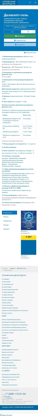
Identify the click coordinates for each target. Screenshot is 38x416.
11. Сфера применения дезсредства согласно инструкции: (17, 170)
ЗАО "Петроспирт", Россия (24, 62)
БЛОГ (4, 315)
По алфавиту (5, 279)
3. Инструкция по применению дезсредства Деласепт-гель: (17, 73)
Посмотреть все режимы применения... (13, 141)
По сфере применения (8, 292)
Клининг (4, 335)
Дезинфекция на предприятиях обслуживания (15, 325)
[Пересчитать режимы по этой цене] (28, 31)
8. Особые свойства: (9, 147)
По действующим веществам (10, 289)
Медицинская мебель (8, 362)
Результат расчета (7, 313)
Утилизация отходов (7, 332)
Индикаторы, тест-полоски (9, 368)
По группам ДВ (6, 281)
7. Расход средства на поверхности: (14, 144)
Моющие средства (7, 355)
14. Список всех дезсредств (11, 202)
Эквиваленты (7, 221)
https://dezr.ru (7, 396)
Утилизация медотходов (9, 365)
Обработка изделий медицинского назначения (15, 310)
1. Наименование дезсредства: (13, 56)
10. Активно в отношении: (11, 156)
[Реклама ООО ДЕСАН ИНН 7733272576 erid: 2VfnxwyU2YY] (29, 220)
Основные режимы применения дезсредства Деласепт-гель (17, 106)
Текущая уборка (6, 302)
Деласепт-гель (21, 268)
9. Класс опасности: (9, 151)
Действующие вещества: (10, 89)
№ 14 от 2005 (6, 77)
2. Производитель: (8, 62)
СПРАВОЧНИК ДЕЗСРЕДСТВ (14, 275)
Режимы (6, 217)
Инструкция (21, 36)
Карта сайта (5, 382)
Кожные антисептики (8, 352)
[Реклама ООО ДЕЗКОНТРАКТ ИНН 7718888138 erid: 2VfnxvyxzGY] (28, 245)
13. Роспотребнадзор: (9, 195)
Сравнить (6, 229)
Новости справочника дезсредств (11, 319)
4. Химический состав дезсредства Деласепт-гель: (18, 81)
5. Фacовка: (6, 96)
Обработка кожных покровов (10, 308)
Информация (7, 213)
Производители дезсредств (9, 385)
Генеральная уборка (7, 305)
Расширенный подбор (8, 297)
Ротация (6, 225)
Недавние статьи (6, 343)
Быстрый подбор (6, 287)
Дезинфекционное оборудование (11, 360)
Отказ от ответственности (9, 379)
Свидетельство (21, 40)
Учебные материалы (8, 340)
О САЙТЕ (6, 370)
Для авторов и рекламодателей (10, 374)
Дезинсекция (5, 357)
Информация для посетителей (10, 377)
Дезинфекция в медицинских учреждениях (14, 322)
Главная (12, 268)
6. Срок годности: (8, 101)
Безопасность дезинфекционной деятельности (15, 330)
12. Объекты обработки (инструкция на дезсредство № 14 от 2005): (15, 187)
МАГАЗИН (6, 345)
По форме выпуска (7, 295)
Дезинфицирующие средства (10, 349)
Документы (5, 338)
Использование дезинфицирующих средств (14, 327)
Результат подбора (7, 300)
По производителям (7, 284)
